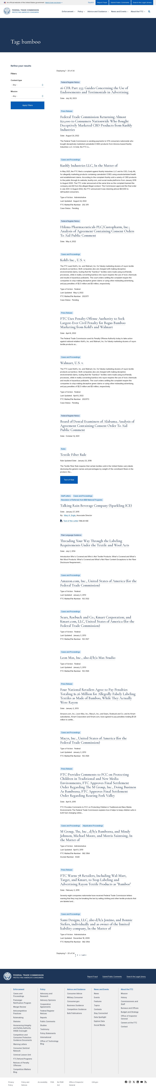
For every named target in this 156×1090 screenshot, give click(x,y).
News (96, 993)
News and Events (101, 989)
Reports (43, 1017)
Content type (16, 80)
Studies (43, 1025)
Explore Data (99, 1021)
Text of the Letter (70, 521)
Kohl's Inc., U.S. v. (73, 260)
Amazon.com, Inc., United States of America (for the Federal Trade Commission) (98, 583)
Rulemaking (18, 1017)
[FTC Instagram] (130, 1082)
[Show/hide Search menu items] (149, 11)
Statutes (16, 1021)
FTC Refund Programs (22, 1059)
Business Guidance (75, 1005)
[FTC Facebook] (126, 1082)
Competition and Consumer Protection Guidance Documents (22, 1037)
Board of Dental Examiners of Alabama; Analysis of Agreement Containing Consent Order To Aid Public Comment (97, 425)
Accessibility (42, 1082)
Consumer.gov (73, 1001)
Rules (63, 449)
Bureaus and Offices (129, 1008)
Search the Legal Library (142, 2)
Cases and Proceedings (70, 160)
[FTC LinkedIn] (137, 1082)
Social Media (99, 1025)
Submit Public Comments (120, 2)
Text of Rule (69, 480)
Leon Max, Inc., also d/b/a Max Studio (87, 657)
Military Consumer (75, 997)
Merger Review (19, 1007)
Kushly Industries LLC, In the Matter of (88, 165)
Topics (97, 1005)
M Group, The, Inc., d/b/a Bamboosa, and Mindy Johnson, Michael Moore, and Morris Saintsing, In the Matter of (96, 835)
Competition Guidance (76, 1009)
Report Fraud (102, 2)
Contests (98, 1009)
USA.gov (95, 1082)
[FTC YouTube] (141, 1082)
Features (98, 1001)
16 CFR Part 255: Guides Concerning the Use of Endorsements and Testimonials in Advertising (94, 90)
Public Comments (47, 1021)
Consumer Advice (74, 993)
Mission (14, 91)
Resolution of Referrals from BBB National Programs (81, 500)
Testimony (44, 1029)
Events (97, 997)
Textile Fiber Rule (73, 454)
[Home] (21, 13)
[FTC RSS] (145, 1082)
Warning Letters (20, 1044)
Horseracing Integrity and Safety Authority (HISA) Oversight (22, 1028)
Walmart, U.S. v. (72, 363)
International (45, 1037)
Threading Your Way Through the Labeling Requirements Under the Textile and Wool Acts (94, 543)
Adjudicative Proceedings (93, 826)
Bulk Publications (74, 1013)
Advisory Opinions (48, 1000)
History (124, 997)
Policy (42, 989)
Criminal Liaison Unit (22, 1055)
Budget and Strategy (129, 1012)
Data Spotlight (100, 1017)
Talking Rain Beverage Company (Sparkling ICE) (96, 505)
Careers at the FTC (129, 1023)
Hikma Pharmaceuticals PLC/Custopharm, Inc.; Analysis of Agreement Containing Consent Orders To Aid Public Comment (97, 231)
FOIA (52, 1082)
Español (91, 2)
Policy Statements (48, 1033)
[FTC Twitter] (134, 1082)
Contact (124, 1027)
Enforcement (18, 989)
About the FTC (127, 989)
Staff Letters (66, 496)
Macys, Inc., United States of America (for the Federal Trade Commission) (93, 740)
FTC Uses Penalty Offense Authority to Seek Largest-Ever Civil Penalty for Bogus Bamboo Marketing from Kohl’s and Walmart (92, 322)
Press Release (66, 111)
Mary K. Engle (70, 515)
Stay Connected (101, 1013)
